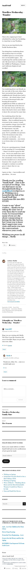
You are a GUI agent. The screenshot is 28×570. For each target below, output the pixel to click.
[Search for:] (12, 504)
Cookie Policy (10, 564)
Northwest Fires (10, 310)
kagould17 (8, 329)
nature (4, 310)
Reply (4, 349)
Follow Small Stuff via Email (12, 443)
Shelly (8, 355)
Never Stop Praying (8, 532)
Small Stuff (6, 5)
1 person (10, 345)
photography (18, 310)
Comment (20, 399)
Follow (6, 461)
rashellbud (7, 191)
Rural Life (16, 307)
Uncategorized (6, 309)
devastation (14, 309)
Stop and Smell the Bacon (12, 491)
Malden (20, 309)
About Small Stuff (8, 556)
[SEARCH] (24, 503)
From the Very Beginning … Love (13, 535)
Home (4, 552)
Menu (23, 5)
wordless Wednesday (7, 312)
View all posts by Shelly (13, 301)
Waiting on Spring (10, 474)
